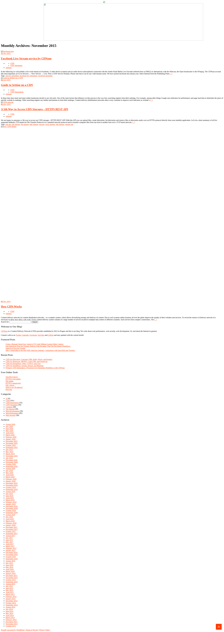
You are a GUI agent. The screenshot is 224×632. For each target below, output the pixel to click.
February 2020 (11, 479)
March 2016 (10, 571)
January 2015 (11, 599)
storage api (69, 124)
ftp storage (25, 124)
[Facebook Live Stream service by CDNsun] (7, 51)
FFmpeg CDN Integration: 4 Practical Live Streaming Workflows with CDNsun (35, 368)
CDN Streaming (16, 66)
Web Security (11, 415)
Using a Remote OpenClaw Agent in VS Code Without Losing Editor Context (34, 344)
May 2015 (9, 590)
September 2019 (12, 489)
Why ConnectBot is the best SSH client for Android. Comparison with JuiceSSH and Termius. (40, 350)
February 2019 (11, 502)
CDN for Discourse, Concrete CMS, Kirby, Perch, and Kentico (29, 359)
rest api (41, 124)
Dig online (9, 381)
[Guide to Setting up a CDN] (12, 78)
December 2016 (11, 552)
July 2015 (9, 586)
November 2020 (12, 462)
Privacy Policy (44, 630)
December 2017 (11, 527)
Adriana (9, 68)
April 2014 (10, 615)
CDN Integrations (16, 92)
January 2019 (11, 504)
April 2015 (10, 592)
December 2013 (11, 622)
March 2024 (10, 454)
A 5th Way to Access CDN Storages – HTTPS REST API (34, 109)
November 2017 (12, 529)
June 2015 (9, 588)
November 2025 (12, 443)
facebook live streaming (28, 76)
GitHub (51, 335)
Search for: (5, 322)
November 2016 (12, 555)
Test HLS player (12, 377)
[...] (171, 74)
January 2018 (11, 525)
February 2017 (11, 548)
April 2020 (10, 475)
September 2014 (12, 605)
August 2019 (10, 492)
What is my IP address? (14, 387)
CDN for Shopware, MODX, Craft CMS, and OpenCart (26, 361)
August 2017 (10, 536)
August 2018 (10, 515)
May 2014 (9, 613)
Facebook (33, 335)
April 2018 (10, 519)
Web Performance (12, 413)
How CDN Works (11, 306)
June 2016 (9, 565)
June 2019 (9, 496)
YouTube (41, 335)
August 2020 (10, 468)
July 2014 (9, 609)
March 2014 (10, 618)
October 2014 (11, 603)
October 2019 (11, 487)
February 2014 (11, 620)
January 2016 (11, 573)
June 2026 (9, 429)
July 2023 (9, 458)
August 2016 (10, 561)
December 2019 (11, 483)
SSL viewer (10, 385)
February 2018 (11, 523)
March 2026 (10, 435)
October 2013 (11, 626)
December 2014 (11, 601)
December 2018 (11, 506)
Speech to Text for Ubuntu (15, 348)
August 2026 (10, 424)
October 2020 (11, 464)
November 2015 (12, 578)
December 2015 (11, 576)
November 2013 (12, 624)
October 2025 (11, 445)
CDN (12, 63)
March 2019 (10, 500)
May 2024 (9, 452)
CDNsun (4, 331)
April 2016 (10, 569)
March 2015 (10, 594)
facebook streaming (45, 76)
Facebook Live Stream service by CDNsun (26, 58)
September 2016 (12, 559)
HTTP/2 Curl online (13, 379)
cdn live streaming (12, 76)
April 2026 (10, 433)
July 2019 (9, 494)
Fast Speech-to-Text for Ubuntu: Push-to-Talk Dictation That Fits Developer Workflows (38, 346)
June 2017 (9, 540)
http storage (34, 124)
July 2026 (9, 426)
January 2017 (11, 550)
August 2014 (10, 607)
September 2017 (12, 534)
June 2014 (9, 611)
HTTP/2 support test (13, 383)
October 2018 (11, 510)
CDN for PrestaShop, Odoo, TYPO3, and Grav (23, 364)
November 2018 (12, 508)
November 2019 (12, 485)
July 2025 (9, 450)
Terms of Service (32, 630)
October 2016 (11, 557)
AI (7, 398)
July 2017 (9, 538)
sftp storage (60, 124)
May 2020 (9, 473)
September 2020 (12, 466)
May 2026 (9, 431)
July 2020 (9, 471)
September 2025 (12, 447)
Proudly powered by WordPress (12, 630)
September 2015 (12, 582)
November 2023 (12, 456)
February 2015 (11, 597)
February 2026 (11, 437)
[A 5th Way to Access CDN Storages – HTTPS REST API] (7, 102)
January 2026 (11, 439)
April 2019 (10, 498)
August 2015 (10, 584)
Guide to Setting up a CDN (17, 84)
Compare (9, 407)
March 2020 (10, 477)
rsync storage (50, 124)
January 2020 (11, 481)
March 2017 (10, 546)
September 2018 (12, 513)
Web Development (12, 411)
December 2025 (11, 441)
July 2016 (9, 563)
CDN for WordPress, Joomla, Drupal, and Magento (25, 366)
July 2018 (9, 517)
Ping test (9, 389)
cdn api (8, 124)
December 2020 (11, 460)
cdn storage (16, 124)
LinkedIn (25, 335)
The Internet (10, 409)
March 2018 (10, 521)
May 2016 (9, 567)
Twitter (18, 335)
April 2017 (10, 544)
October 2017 (11, 531)
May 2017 (9, 542)
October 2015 (11, 580)
